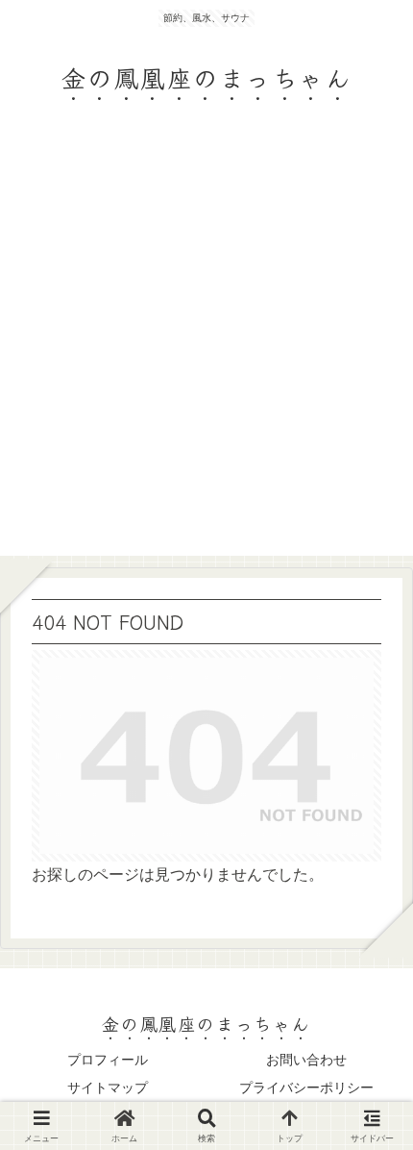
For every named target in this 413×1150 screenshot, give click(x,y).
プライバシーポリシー (306, 1087)
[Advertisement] (206, 349)
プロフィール (107, 1059)
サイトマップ (107, 1087)
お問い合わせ (306, 1059)
